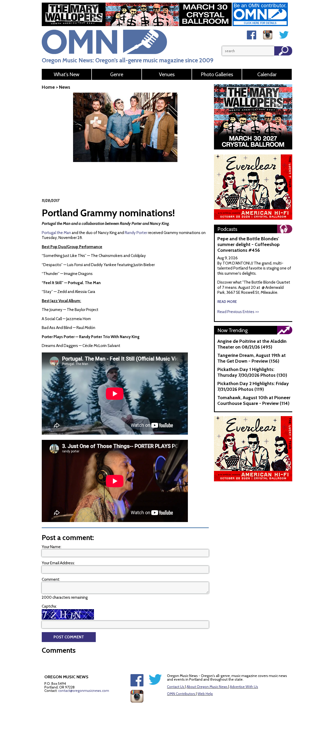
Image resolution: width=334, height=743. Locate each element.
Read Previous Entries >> (238, 311)
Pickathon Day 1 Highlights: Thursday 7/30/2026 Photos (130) (252, 372)
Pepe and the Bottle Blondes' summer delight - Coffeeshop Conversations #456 (248, 244)
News (64, 87)
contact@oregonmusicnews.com (83, 690)
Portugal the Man (56, 232)
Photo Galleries (217, 74)
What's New (66, 74)
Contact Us (175, 687)
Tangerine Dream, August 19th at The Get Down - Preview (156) (251, 358)
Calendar (267, 74)
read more (227, 301)
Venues (167, 74)
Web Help (205, 694)
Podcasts (227, 229)
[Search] (283, 51)
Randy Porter (136, 232)
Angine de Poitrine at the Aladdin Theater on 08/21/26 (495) (252, 344)
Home (48, 87)
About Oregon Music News (207, 687)
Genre (116, 74)
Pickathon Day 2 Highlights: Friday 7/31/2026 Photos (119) (253, 386)
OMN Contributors (181, 694)
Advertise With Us (244, 687)
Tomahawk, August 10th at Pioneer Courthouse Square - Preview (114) (253, 400)
